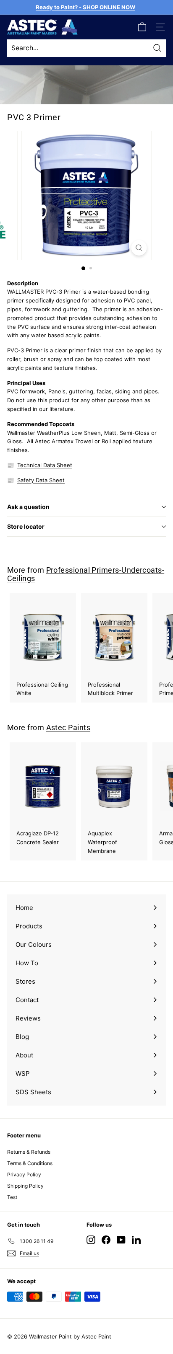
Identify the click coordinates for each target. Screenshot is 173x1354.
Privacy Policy (24, 1174)
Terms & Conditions (29, 1163)
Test (12, 1197)
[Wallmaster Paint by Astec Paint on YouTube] (121, 1239)
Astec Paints (68, 727)
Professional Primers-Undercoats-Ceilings (85, 574)
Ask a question (28, 506)
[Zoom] (139, 248)
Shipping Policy (25, 1186)
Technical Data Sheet (44, 465)
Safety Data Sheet (41, 480)
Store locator (26, 526)
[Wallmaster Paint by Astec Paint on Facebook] (106, 1239)
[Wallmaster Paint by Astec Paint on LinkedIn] (136, 1239)
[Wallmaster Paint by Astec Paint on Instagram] (90, 1239)
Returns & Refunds (28, 1152)
